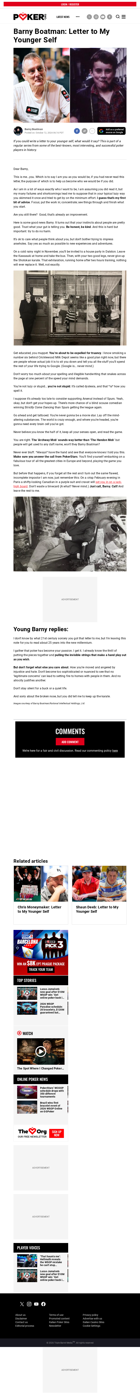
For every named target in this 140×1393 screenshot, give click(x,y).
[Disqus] (70, 806)
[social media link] (89, 16)
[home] (29, 17)
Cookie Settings (91, 1325)
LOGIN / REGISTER (70, 4)
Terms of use (56, 1314)
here (115, 750)
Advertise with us (92, 1318)
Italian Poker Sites (59, 1322)
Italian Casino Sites (93, 1322)
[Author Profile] (18, 131)
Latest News (63, 17)
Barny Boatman (34, 129)
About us (20, 1314)
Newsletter (55, 1325)
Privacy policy (90, 1314)
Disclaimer (21, 1318)
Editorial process (24, 1325)
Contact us (21, 1322)
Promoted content (59, 1318)
